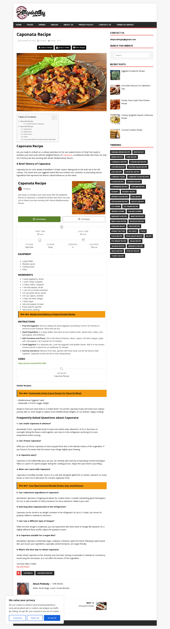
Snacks (54, 24)
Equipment (27, 129)
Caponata (67, 155)
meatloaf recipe (118, 221)
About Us (68, 24)
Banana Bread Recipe (120, 152)
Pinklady (42, 40)
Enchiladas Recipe (119, 201)
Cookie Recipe (117, 182)
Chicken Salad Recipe (137, 167)
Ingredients (28, 132)
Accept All (52, 618)
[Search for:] (131, 55)
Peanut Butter (118, 231)
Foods (30, 24)
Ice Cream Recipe (131, 206)
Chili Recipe (116, 172)
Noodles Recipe (137, 221)
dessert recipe (128, 192)
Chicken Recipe (118, 167)
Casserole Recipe (119, 162)
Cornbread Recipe (119, 187)
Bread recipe (117, 157)
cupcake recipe (138, 187)
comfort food (118, 177)
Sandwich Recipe (135, 246)
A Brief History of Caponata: (35, 124)
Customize (17, 618)
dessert (114, 192)
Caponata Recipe (26, 121)
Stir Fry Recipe (132, 251)
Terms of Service (125, 24)
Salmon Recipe (117, 246)
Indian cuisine (117, 211)
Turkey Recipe (117, 256)
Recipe (149, 236)
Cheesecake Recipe (138, 162)
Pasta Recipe (134, 226)
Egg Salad (136, 196)
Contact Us (105, 24)
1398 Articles (57, 583)
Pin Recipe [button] (85, 219)
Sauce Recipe (117, 251)
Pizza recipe (116, 236)
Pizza (143, 231)
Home (19, 24)
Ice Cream (115, 206)
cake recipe (131, 157)
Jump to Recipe (46, 47)
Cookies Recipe (134, 182)
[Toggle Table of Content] (53, 117)
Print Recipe (80, 47)
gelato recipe (137, 201)
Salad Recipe (135, 241)
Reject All (35, 618)
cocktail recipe (132, 172)
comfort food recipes (139, 177)
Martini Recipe (137, 216)
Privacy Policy (86, 24)
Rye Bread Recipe (118, 241)
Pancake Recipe (118, 226)
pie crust (133, 231)
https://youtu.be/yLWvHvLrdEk (32, 363)
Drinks (42, 24)
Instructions (28, 134)
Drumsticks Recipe (119, 196)
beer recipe (139, 152)
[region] (34, 610)
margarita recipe (119, 216)
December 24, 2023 (27, 40)
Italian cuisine (134, 211)
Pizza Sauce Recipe (134, 236)
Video (26, 137)
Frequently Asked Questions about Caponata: (40, 139)
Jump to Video (64, 47)
